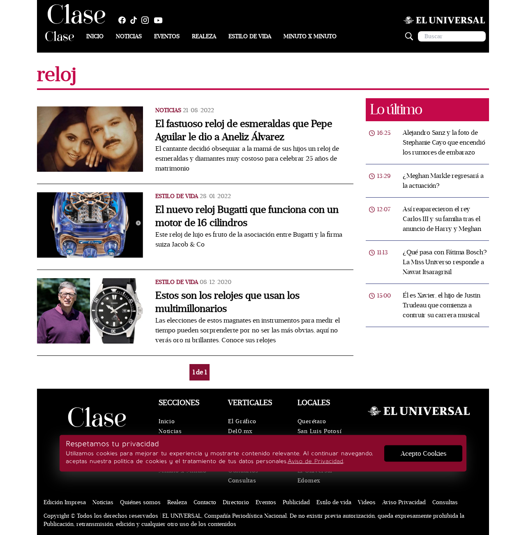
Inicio (95, 36)
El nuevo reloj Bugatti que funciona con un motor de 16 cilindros (247, 216)
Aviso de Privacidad (315, 461)
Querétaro (312, 421)
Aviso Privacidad (404, 502)
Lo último (396, 109)
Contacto (205, 502)
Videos (367, 502)
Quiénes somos (140, 502)
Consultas (242, 480)
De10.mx (240, 431)
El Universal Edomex (315, 475)
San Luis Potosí (320, 431)
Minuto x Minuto (310, 36)
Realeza (204, 36)
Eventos (167, 36)
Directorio (236, 502)
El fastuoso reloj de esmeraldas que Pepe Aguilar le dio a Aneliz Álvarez (243, 130)
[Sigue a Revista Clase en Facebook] (124, 20)
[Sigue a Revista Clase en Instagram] (147, 20)
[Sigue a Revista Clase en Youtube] (160, 20)
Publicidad (296, 502)
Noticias (129, 36)
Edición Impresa (65, 502)
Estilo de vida (249, 36)
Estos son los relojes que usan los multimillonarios (227, 302)
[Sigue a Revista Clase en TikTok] (135, 20)
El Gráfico (242, 421)
